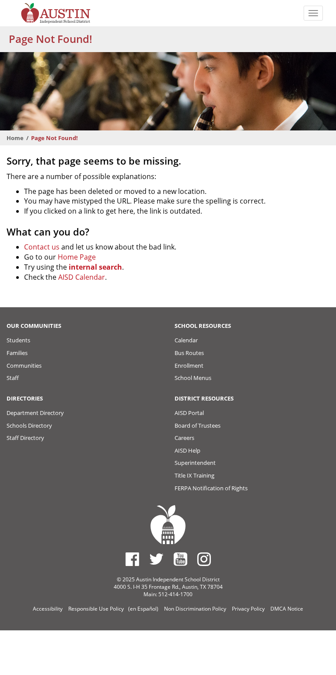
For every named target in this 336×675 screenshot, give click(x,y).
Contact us (42, 247)
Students (18, 340)
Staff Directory (25, 438)
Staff (13, 378)
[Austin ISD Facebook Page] (132, 559)
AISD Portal (189, 413)
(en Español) (143, 608)
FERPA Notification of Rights (211, 488)
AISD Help (187, 450)
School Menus (193, 378)
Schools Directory (29, 425)
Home (15, 138)
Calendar (186, 340)
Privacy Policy (248, 608)
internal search (95, 267)
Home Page (77, 257)
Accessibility (48, 608)
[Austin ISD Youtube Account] (180, 559)
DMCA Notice (286, 608)
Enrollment (189, 365)
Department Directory (35, 413)
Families (17, 353)
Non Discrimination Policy (195, 608)
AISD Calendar (81, 277)
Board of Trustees (197, 425)
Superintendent (195, 463)
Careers (184, 438)
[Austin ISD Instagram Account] (204, 559)
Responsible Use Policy (96, 608)
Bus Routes (189, 353)
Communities (24, 365)
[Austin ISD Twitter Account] (156, 559)
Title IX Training (194, 475)
